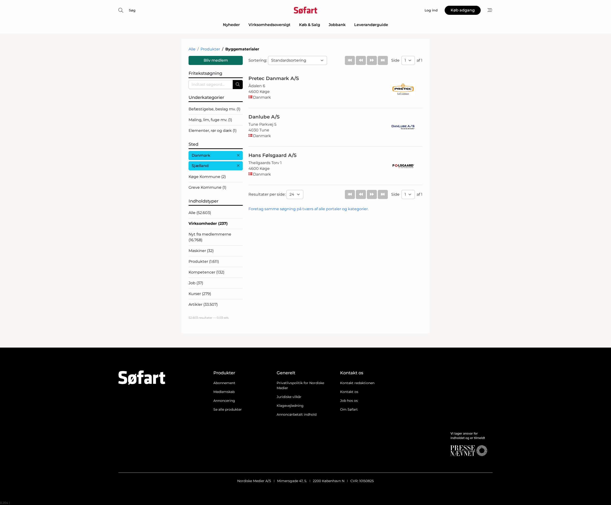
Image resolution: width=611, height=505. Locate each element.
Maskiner (201, 250)
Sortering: (258, 60)
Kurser (200, 293)
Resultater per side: (267, 194)
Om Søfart (349, 409)
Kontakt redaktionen (357, 383)
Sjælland (200, 165)
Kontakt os (349, 392)
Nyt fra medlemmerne (210, 237)
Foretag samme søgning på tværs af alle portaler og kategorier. (308, 209)
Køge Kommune (207, 176)
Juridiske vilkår (289, 397)
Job (196, 283)
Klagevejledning (290, 405)
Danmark (201, 155)
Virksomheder (208, 223)
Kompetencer (206, 272)
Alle (192, 49)
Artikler (203, 304)
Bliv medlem (216, 60)
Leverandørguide (371, 24)
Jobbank (337, 24)
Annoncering (224, 400)
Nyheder (231, 24)
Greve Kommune (207, 187)
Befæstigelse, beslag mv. (214, 109)
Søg (132, 10)
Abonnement (224, 383)
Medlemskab (224, 392)
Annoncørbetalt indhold (296, 414)
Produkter (210, 49)
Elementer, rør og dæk (213, 130)
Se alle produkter (227, 409)
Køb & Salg (309, 24)
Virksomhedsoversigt (269, 24)
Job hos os (349, 400)
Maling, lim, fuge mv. (210, 120)
